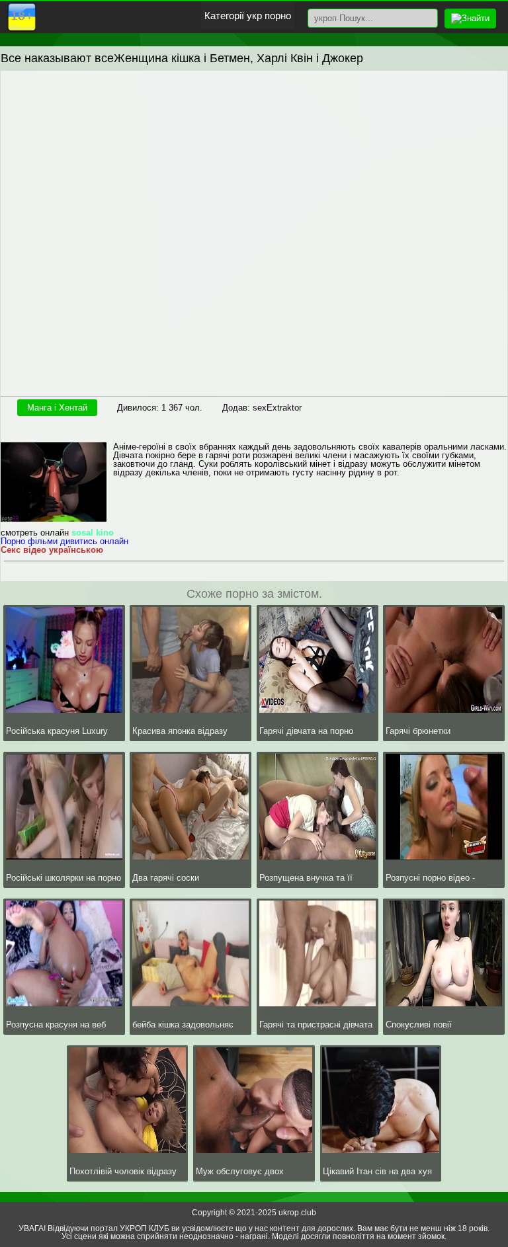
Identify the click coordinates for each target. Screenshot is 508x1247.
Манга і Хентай (57, 408)
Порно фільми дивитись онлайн (64, 541)
